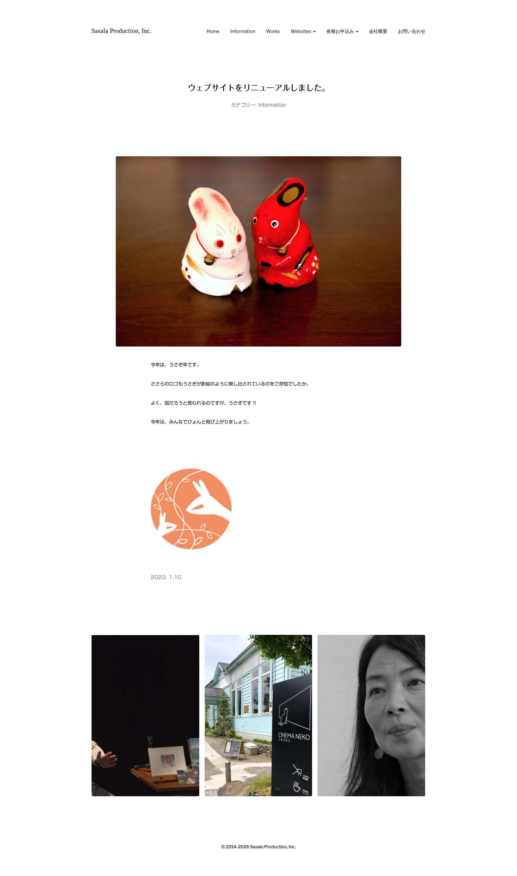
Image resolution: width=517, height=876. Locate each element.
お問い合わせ (411, 31)
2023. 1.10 (166, 577)
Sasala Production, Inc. (122, 30)
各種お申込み (340, 31)
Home (213, 31)
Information (242, 31)
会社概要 (378, 31)
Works (273, 31)
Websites (301, 31)
